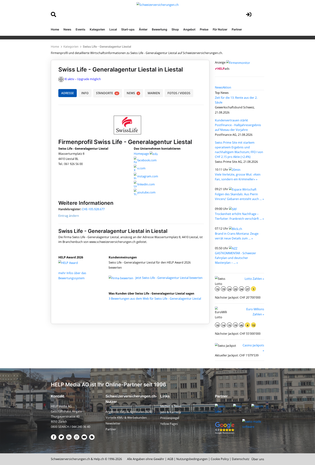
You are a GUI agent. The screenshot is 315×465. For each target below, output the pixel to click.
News (67, 29)
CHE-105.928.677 (93, 209)
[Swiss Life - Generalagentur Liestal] (72, 262)
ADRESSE (67, 93)
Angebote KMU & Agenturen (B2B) (129, 412)
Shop (175, 29)
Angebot (189, 29)
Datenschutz (240, 459)
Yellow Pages (169, 424)
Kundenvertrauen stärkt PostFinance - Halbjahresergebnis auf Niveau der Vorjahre (238, 125)
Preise (204, 29)
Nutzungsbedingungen (192, 459)
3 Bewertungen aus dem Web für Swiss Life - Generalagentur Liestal (155, 299)
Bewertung (159, 29)
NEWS (133, 93)
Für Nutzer (220, 29)
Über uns (257, 459)
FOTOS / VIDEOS (179, 93)
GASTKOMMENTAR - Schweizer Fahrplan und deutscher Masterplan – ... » (235, 258)
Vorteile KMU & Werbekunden (126, 418)
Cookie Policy (220, 459)
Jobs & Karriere (170, 412)
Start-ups (128, 29)
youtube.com (146, 192)
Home (55, 29)
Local (113, 29)
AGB (170, 459)
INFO (85, 93)
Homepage (142, 154)
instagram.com (147, 176)
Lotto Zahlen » (254, 279)
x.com (141, 168)
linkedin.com (146, 184)
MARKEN (154, 93)
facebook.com (147, 160)
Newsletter (113, 423)
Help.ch (99, 459)
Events (80, 29)
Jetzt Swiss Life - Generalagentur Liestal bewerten (169, 278)
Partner (237, 29)
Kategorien (97, 29)
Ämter (143, 29)
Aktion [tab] (226, 87)
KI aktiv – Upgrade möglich (83, 79)
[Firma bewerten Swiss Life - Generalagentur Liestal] (121, 278)
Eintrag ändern (68, 216)
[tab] (218, 87)
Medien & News (171, 406)
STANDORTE (107, 93)
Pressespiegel (169, 418)
